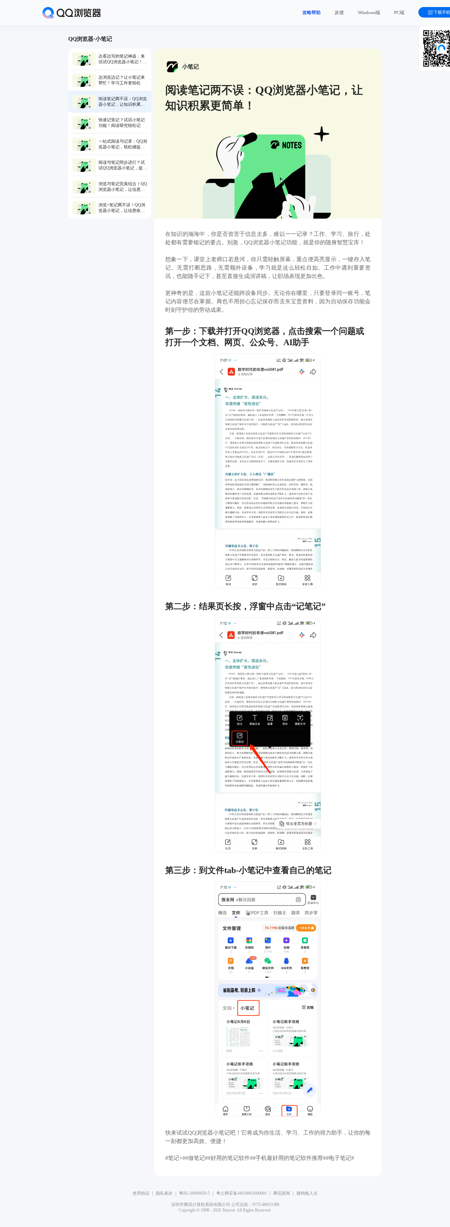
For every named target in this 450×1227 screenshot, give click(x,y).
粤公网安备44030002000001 (241, 1193)
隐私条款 (164, 1193)
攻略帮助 (311, 12)
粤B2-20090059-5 (194, 1193)
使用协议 (141, 1193)
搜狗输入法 (306, 1193)
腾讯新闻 (281, 1193)
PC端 (399, 12)
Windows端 (369, 12)
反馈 (339, 12)
